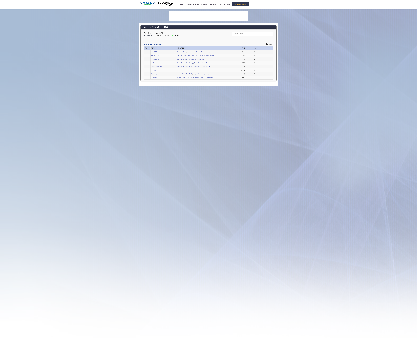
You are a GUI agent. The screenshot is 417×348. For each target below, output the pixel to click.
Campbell (183, 55)
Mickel (192, 52)
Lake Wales (154, 52)
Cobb (181, 74)
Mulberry (153, 63)
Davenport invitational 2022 (156, 27)
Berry (188, 66)
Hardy (181, 77)
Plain (188, 74)
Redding (210, 55)
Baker (196, 66)
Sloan (197, 74)
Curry (197, 63)
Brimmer (200, 55)
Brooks (190, 77)
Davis (210, 52)
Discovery (154, 70)
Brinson (199, 77)
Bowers (209, 77)
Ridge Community (156, 66)
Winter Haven (155, 55)
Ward (180, 66)
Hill (192, 55)
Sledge (189, 63)
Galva (200, 59)
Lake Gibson (155, 59)
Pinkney (181, 63)
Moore (181, 52)
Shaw (181, 59)
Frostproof (154, 74)
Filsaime (201, 52)
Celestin (206, 66)
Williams (191, 59)
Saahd (206, 74)
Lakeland (154, 77)
